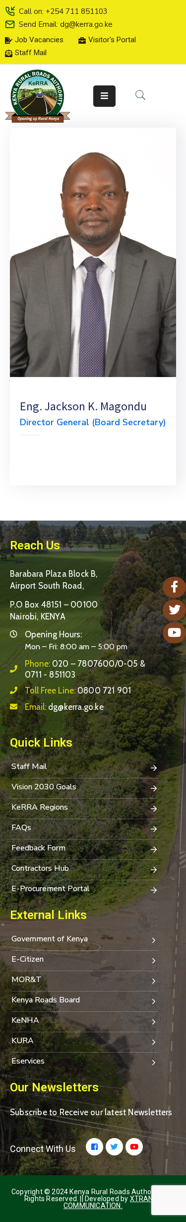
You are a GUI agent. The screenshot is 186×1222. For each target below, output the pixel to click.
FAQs (21, 827)
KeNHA (25, 1020)
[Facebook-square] (94, 1146)
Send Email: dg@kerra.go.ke (66, 24)
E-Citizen (27, 959)
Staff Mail (29, 766)
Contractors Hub (40, 868)
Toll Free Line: (78, 690)
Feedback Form (38, 847)
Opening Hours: (53, 634)
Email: (64, 707)
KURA (22, 1040)
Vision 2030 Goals (43, 786)
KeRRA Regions (39, 807)
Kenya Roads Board (45, 999)
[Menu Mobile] (104, 96)
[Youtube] (134, 1146)
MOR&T (26, 979)
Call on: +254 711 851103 (63, 11)
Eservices (28, 1061)
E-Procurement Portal (50, 888)
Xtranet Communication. (112, 1202)
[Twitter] (114, 1146)
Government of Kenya (49, 938)
